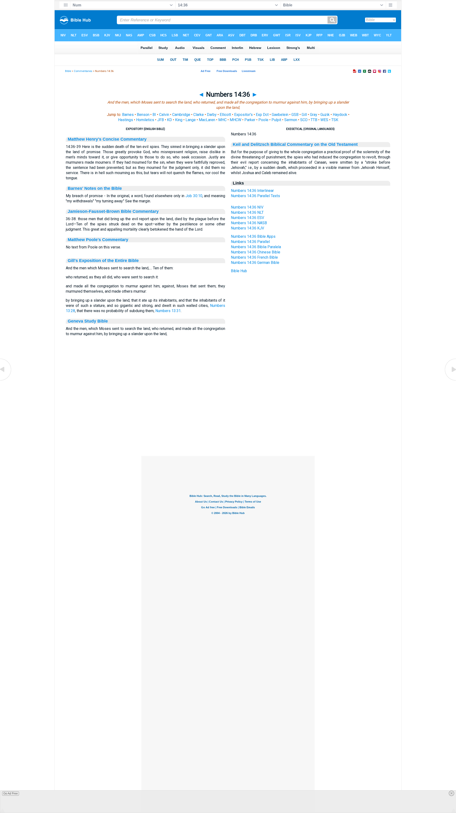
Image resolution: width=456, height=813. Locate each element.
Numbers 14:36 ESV (247, 217)
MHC (222, 120)
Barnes (128, 114)
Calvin (164, 114)
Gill (304, 114)
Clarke (198, 114)
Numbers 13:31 (168, 311)
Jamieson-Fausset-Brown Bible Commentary (113, 211)
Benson (143, 114)
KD (169, 120)
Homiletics (145, 120)
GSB (295, 114)
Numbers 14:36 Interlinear (252, 190)
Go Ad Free (10, 793)
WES (324, 120)
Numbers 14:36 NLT (247, 212)
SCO (304, 120)
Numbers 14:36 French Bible (254, 257)
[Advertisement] (228, 427)
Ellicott (225, 114)
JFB (160, 120)
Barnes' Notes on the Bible (95, 188)
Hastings (125, 120)
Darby (212, 114)
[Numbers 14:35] (6, 380)
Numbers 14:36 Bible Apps (253, 236)
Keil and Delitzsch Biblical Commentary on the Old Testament (295, 144)
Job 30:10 (193, 196)
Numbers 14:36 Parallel (250, 241)
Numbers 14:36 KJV (247, 228)
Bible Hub (239, 271)
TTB (314, 120)
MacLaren (207, 120)
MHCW (235, 120)
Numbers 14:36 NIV (247, 207)
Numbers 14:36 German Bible (255, 262)
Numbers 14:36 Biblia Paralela (256, 247)
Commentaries (83, 71)
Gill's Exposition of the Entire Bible (103, 260)
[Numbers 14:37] (450, 380)
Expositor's (243, 114)
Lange (190, 120)
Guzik (325, 114)
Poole (263, 120)
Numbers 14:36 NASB (249, 223)
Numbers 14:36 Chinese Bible (255, 252)
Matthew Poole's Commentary (98, 239)
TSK (334, 120)
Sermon (290, 120)
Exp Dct (262, 114)
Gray (313, 114)
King (178, 120)
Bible (68, 71)
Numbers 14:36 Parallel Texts (255, 196)
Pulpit (276, 120)
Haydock (340, 114)
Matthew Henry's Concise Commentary (107, 139)
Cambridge (181, 114)
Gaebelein (280, 114)
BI (154, 114)
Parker (249, 120)
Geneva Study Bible (88, 321)
